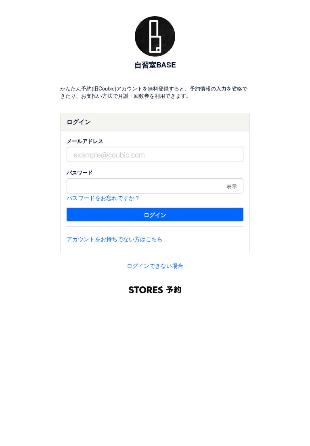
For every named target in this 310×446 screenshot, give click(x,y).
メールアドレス (85, 141)
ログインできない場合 (155, 265)
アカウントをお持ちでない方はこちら (115, 239)
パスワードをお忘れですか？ (103, 198)
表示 (231, 186)
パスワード (80, 172)
